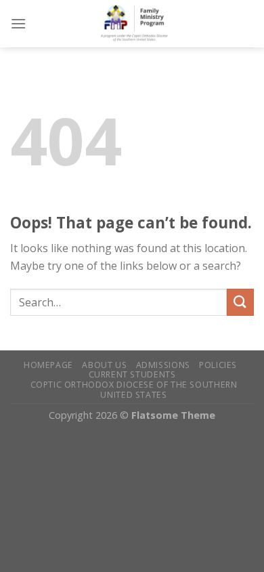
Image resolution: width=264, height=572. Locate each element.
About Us (104, 365)
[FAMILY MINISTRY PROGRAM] (140, 23)
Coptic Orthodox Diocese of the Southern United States (134, 390)
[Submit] (240, 302)
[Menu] (18, 23)
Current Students (132, 374)
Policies (218, 365)
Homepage (48, 365)
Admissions (163, 365)
